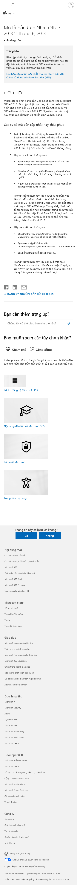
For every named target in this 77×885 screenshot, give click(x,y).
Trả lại (7, 620)
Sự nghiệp (9, 819)
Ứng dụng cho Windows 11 (16, 591)
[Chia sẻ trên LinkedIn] (13, 286)
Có (26, 536)
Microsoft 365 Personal (14, 585)
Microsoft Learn (11, 766)
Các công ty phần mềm (14, 796)
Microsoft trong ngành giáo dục (18, 643)
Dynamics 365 (10, 719)
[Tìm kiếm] (68, 323)
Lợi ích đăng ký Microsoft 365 (21, 390)
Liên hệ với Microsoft (14, 873)
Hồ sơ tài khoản (11, 608)
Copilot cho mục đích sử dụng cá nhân (21, 561)
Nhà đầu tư (9, 843)
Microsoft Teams (12, 743)
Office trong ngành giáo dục (17, 666)
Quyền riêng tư (33, 873)
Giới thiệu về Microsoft (14, 825)
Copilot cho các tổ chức (15, 555)
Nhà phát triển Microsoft (15, 760)
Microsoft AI (10, 701)
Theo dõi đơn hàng (12, 625)
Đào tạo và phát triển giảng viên (19, 672)
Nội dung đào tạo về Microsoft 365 (24, 426)
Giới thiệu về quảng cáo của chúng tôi (33, 879)
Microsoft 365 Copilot (14, 737)
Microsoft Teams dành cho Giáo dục (20, 654)
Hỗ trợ (7, 13)
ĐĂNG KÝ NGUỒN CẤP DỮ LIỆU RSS (30, 293)
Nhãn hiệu (9, 879)
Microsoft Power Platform (15, 790)
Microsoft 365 (10, 567)
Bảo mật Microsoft (14, 462)
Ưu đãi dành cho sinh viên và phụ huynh (22, 678)
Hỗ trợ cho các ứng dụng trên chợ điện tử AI (24, 772)
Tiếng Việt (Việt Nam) (20, 853)
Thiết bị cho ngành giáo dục (17, 649)
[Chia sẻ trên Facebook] (6, 286)
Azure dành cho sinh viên (15, 684)
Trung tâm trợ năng (15, 498)
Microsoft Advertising (14, 731)
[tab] (17, 350)
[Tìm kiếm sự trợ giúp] (13, 5)
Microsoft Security (12, 707)
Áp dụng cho (13, 40)
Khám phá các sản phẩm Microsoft (20, 573)
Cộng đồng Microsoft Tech (16, 778)
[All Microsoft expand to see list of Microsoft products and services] (4, 5)
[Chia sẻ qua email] (22, 286)
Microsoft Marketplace (14, 784)
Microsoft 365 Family (13, 579)
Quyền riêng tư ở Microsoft (16, 837)
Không (50, 536)
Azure (7, 713)
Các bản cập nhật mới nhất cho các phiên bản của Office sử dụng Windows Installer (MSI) (35, 75)
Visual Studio (10, 802)
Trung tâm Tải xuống (13, 614)
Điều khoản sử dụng (51, 873)
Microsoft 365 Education (15, 660)
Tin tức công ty (11, 831)
